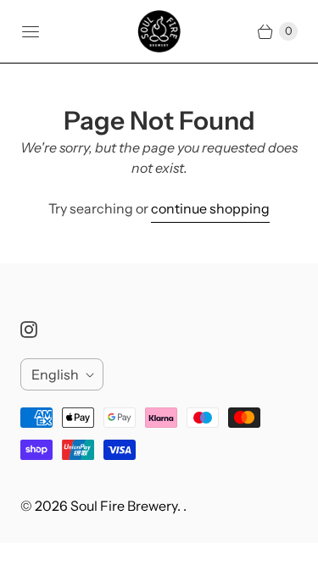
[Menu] (30, 31)
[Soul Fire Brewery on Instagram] (39, 329)
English (55, 374)
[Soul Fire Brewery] (159, 31)
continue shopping (210, 208)
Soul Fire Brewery (123, 505)
